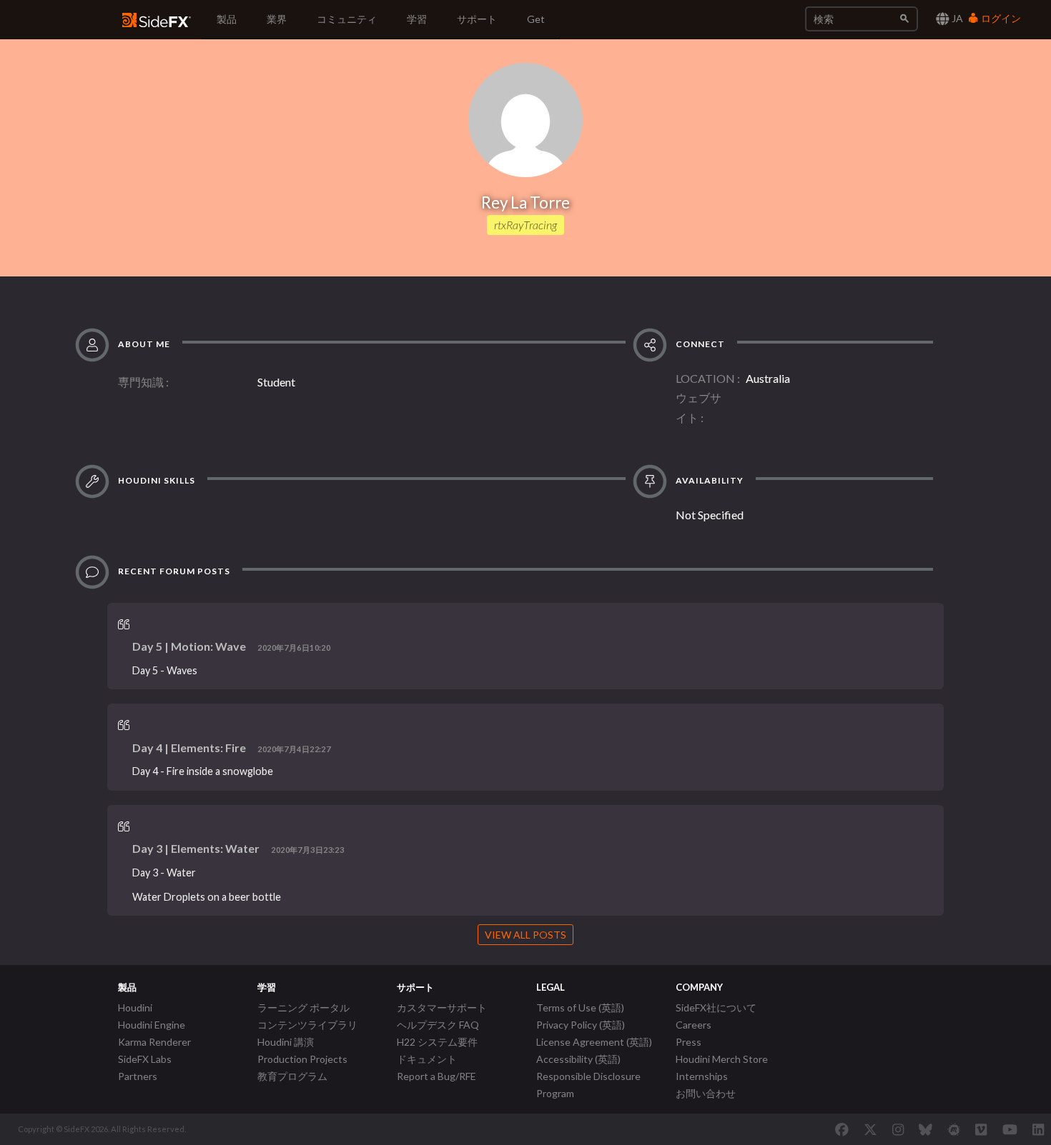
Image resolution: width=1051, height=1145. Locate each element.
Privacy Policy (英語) (580, 1025)
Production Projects (302, 1059)
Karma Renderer (154, 1042)
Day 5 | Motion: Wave (189, 646)
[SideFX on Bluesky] (925, 1129)
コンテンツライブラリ (307, 1025)
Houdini (135, 1007)
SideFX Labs (145, 1059)
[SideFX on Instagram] (898, 1129)
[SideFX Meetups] (954, 1129)
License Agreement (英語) (594, 1042)
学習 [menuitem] (417, 19)
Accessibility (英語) (578, 1059)
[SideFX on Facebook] (842, 1129)
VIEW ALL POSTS (525, 935)
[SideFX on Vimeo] (981, 1129)
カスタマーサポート (442, 1007)
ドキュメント (427, 1059)
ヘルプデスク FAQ (438, 1025)
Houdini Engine (151, 1025)
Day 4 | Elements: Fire (189, 747)
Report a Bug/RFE (436, 1076)
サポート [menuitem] (477, 19)
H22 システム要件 (437, 1042)
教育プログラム (292, 1076)
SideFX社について (716, 1007)
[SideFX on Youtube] (1009, 1129)
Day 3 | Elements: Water (196, 848)
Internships (702, 1076)
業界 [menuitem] (277, 19)
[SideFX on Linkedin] (1038, 1129)
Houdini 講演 (285, 1042)
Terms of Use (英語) (580, 1007)
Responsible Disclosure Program (588, 1084)
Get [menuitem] (536, 19)
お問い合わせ (706, 1093)
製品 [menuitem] (227, 19)
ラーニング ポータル (303, 1007)
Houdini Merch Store (722, 1059)
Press (688, 1042)
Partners (137, 1076)
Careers (693, 1025)
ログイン (1000, 18)
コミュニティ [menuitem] (347, 19)
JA (956, 18)
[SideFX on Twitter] (870, 1129)
